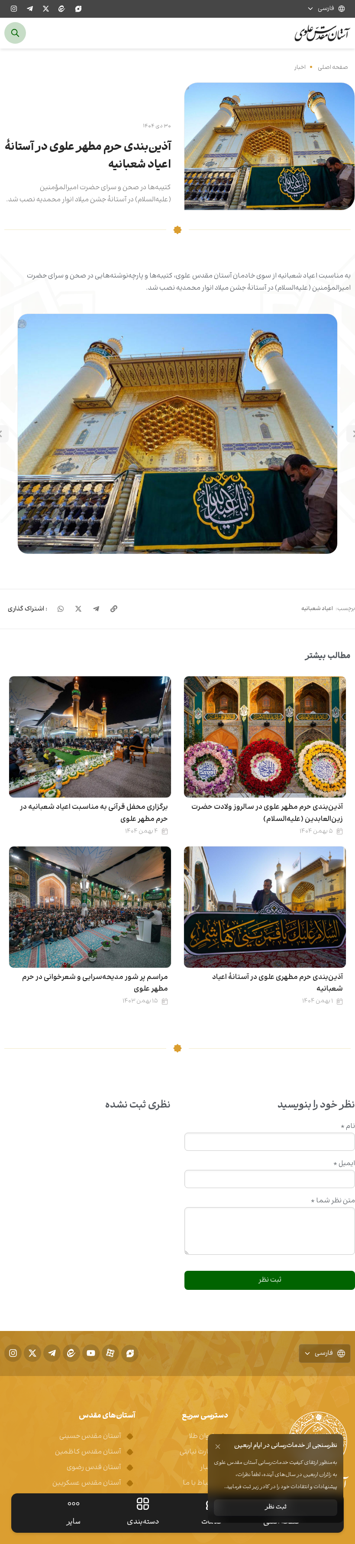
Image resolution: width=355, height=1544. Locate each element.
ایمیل (344, 1163)
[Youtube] (91, 1353)
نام (348, 1126)
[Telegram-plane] (30, 9)
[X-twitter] (46, 9)
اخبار (300, 67)
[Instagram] (14, 9)
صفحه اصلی (333, 67)
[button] (177, 433)
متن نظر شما (333, 1201)
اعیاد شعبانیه (317, 608)
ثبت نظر (276, 1507)
